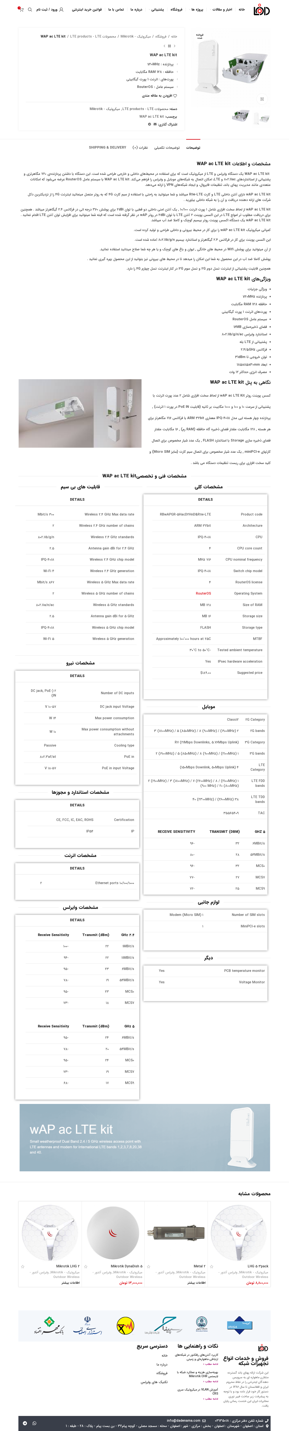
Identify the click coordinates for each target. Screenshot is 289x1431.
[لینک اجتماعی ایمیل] (155, 124)
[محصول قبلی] (174, 46)
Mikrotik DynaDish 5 (126, 1266)
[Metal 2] (176, 1233)
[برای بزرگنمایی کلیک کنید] (262, 99)
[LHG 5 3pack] (239, 1233)
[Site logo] (262, 9)
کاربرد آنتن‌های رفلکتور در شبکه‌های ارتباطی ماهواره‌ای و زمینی (196, 1357)
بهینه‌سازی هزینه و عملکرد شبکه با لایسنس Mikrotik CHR (197, 1374)
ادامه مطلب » (210, 1364)
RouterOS (203, 593)
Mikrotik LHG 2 (68, 1266)
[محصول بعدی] (164, 46)
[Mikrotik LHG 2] (50, 1233)
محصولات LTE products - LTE (93, 36)
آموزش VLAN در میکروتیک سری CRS (198, 1391)
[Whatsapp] (34, 1423)
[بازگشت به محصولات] (169, 46)
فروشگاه (161, 36)
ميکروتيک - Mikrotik (136, 36)
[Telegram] (25, 1423)
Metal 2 (199, 1266)
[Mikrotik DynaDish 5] (113, 1233)
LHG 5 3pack (258, 1266)
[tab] (193, 145)
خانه (174, 36)
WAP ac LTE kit (151, 116)
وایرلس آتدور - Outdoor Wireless (243, 1274)
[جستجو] (30, 9)
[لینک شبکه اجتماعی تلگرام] (149, 124)
